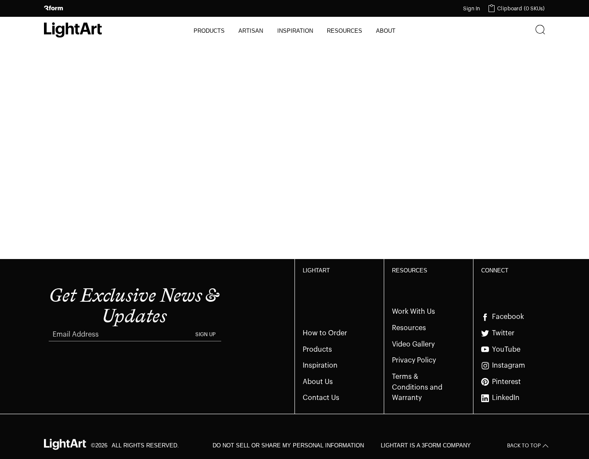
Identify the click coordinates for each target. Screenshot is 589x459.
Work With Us (413, 311)
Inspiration (320, 365)
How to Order (325, 333)
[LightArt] (73, 29)
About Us (318, 381)
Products (317, 349)
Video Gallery (413, 344)
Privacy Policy (414, 360)
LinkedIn (506, 397)
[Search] (540, 30)
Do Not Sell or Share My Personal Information (288, 445)
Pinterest (506, 381)
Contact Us (321, 397)
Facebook (508, 316)
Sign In (471, 8)
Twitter (503, 333)
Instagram (508, 365)
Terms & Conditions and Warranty (417, 387)
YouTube (506, 349)
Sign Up (205, 334)
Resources (409, 328)
